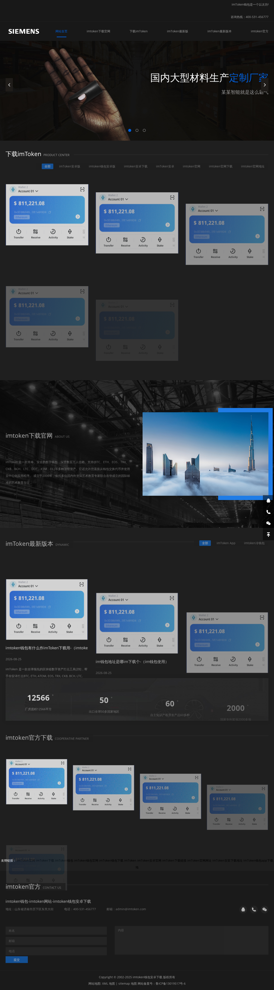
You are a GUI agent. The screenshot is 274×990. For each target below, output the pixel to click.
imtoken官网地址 (253, 164)
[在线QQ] (268, 500)
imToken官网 (26, 860)
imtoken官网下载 (220, 164)
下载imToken (139, 31)
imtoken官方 (259, 31)
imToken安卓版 (69, 164)
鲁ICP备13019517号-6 (171, 983)
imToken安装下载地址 (227, 860)
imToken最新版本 (219, 31)
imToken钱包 (64, 860)
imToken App (226, 541)
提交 (17, 957)
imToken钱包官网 (86, 860)
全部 (48, 164)
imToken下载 (45, 860)
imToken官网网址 (199, 860)
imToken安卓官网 (149, 860)
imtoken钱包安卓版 (102, 164)
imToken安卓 (165, 164)
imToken (130, 860)
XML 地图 (108, 983)
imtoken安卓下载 (135, 164)
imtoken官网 (191, 164)
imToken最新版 (177, 31)
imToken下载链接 (174, 860)
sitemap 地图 (127, 983)
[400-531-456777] (268, 512)
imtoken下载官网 (98, 31)
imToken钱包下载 (111, 860)
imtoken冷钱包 (254, 541)
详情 (17, 486)
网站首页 (61, 31)
